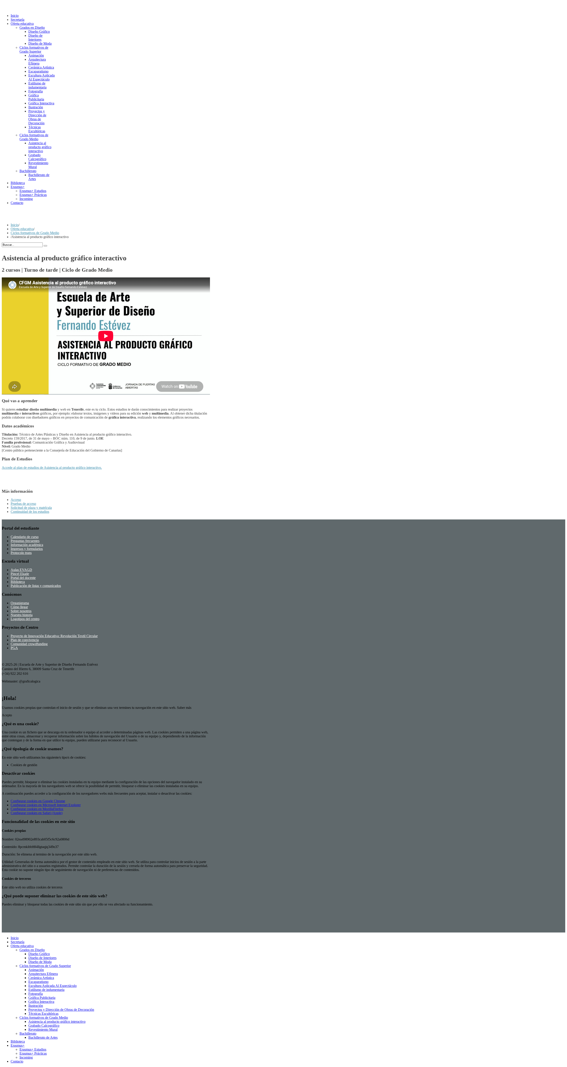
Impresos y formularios (27, 549)
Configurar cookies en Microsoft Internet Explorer (46, 805)
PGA (14, 648)
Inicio (15, 225)
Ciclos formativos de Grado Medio (35, 233)
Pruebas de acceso (23, 504)
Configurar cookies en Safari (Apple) (36, 813)
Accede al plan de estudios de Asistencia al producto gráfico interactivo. (52, 467)
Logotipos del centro (25, 619)
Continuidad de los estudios (30, 511)
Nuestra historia (22, 615)
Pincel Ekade (20, 574)
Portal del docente (23, 578)
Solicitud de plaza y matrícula (31, 507)
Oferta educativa (22, 229)
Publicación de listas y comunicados (36, 586)
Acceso (16, 500)
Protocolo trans (21, 553)
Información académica (27, 545)
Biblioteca (18, 582)
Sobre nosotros (21, 611)
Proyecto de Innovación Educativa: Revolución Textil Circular (54, 636)
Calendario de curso (25, 537)
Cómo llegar (19, 607)
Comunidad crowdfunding (29, 644)
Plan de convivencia (25, 640)
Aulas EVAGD (21, 570)
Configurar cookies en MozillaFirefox (37, 809)
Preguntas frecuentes (25, 541)
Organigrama (20, 603)
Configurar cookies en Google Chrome (38, 801)
